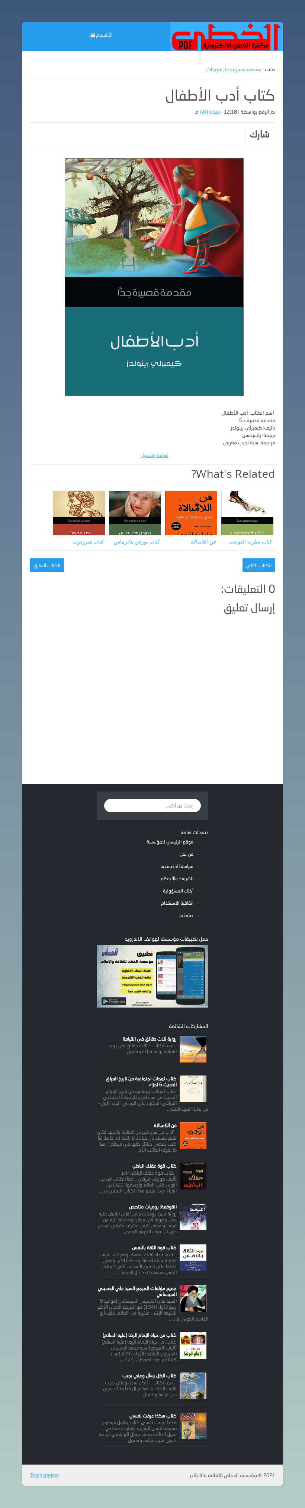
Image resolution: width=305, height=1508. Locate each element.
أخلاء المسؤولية (178, 891)
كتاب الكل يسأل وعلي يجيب (149, 1375)
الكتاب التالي (259, 565)
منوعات (214, 69)
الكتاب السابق (46, 565)
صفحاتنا (186, 915)
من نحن (186, 854)
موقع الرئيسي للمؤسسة (170, 842)
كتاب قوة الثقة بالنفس (154, 1247)
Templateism (44, 1475)
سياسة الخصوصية (176, 866)
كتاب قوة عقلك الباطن (154, 1166)
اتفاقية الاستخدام (177, 903)
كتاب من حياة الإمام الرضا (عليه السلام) (140, 1335)
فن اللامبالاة (165, 1125)
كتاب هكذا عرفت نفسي (153, 1416)
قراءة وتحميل (154, 455)
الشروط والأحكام (177, 878)
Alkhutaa (210, 111)
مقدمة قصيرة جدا (243, 69)
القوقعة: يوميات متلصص (153, 1207)
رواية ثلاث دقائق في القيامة (150, 1039)
